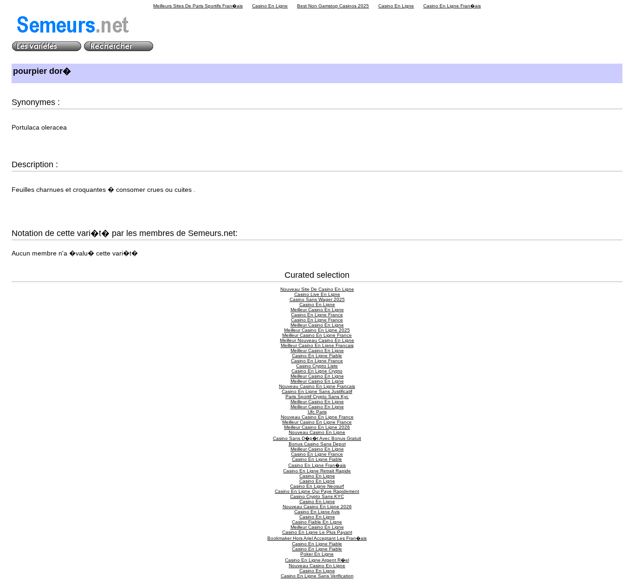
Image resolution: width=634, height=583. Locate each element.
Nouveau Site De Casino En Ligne (317, 289)
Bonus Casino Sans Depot (317, 443)
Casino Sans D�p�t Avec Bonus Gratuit (317, 438)
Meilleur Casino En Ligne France (317, 335)
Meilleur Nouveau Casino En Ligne (317, 340)
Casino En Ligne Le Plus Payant (317, 532)
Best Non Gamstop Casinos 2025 (333, 5)
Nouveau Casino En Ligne (317, 432)
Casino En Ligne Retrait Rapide (317, 470)
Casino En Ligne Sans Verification (317, 575)
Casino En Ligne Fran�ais (452, 5)
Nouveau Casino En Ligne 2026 (317, 506)
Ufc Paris (317, 411)
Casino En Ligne (270, 5)
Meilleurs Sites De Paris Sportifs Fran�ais (198, 5)
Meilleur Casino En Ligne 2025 (317, 330)
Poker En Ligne (317, 554)
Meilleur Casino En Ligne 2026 (317, 427)
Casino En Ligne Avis (317, 511)
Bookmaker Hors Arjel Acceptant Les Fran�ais (317, 538)
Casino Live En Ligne (317, 294)
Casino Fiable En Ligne (317, 521)
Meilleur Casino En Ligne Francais (317, 345)
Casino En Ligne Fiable (317, 355)
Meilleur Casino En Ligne (317, 309)
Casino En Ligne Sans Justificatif (317, 391)
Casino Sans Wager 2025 (317, 299)
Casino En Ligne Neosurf (317, 486)
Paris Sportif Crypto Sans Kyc (317, 396)
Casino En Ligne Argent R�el (317, 560)
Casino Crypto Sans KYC (317, 496)
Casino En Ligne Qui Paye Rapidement (317, 491)
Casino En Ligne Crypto (317, 370)
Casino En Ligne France (317, 314)
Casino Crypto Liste (317, 365)
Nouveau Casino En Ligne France (317, 416)
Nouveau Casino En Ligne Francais (317, 386)
